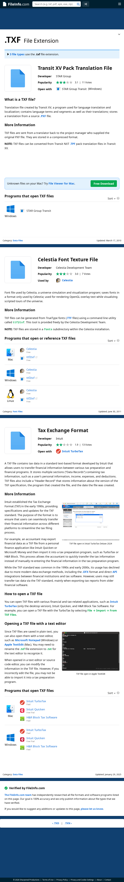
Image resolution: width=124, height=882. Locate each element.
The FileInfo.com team (18, 795)
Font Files (18, 411)
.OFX (85, 572)
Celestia (67, 280)
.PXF (43, 116)
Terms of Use (48, 880)
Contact (107, 880)
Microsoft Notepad (27, 640)
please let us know (92, 809)
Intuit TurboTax (72, 451)
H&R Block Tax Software (41, 717)
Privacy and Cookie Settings (82, 880)
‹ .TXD (55, 823)
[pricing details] (117, 198)
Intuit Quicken (35, 709)
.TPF (72, 144)
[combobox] (56, 4)
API (115, 572)
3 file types (17, 54)
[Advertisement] (62, 18)
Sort (110, 198)
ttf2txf (30, 357)
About (99, 880)
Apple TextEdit (14, 644)
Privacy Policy (62, 880)
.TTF (69, 318)
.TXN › (68, 823)
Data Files (18, 240)
